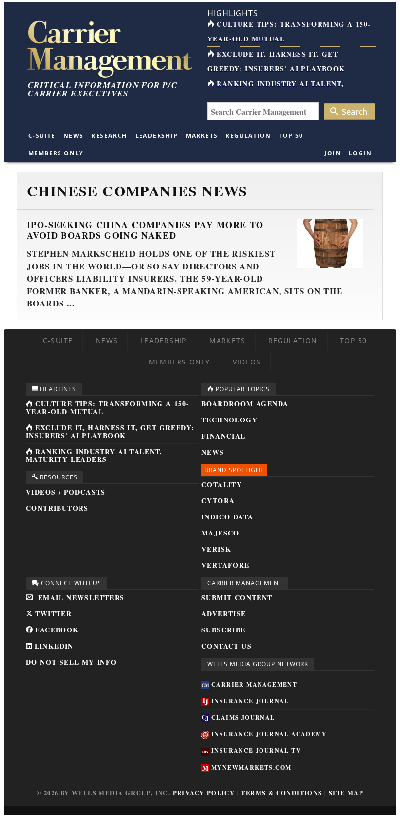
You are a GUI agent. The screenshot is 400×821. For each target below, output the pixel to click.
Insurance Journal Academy (269, 734)
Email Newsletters (79, 597)
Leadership (156, 136)
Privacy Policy (204, 792)
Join (332, 153)
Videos (246, 361)
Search (353, 111)
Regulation (248, 136)
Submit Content (237, 597)
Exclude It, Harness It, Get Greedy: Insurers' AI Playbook (110, 431)
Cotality (221, 484)
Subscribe (223, 630)
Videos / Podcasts (66, 492)
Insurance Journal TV (256, 750)
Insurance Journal (250, 701)
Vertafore (225, 565)
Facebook (56, 630)
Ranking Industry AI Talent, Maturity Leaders (94, 455)
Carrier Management (254, 684)
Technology (229, 420)
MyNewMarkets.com (251, 768)
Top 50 (291, 136)
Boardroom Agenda (244, 404)
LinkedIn (53, 646)
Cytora (218, 501)
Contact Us (226, 646)
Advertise (223, 614)
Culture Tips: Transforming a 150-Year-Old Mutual (108, 408)
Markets (202, 136)
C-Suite (42, 136)
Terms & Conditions (281, 792)
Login (360, 153)
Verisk (216, 549)
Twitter (52, 614)
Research (109, 136)
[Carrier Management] (108, 48)
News (73, 136)
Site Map (346, 792)
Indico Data (227, 517)
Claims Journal (243, 717)
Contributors (57, 508)
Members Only (55, 153)
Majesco (220, 533)
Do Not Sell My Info (71, 662)
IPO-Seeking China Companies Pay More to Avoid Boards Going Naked (145, 230)
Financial (223, 436)
